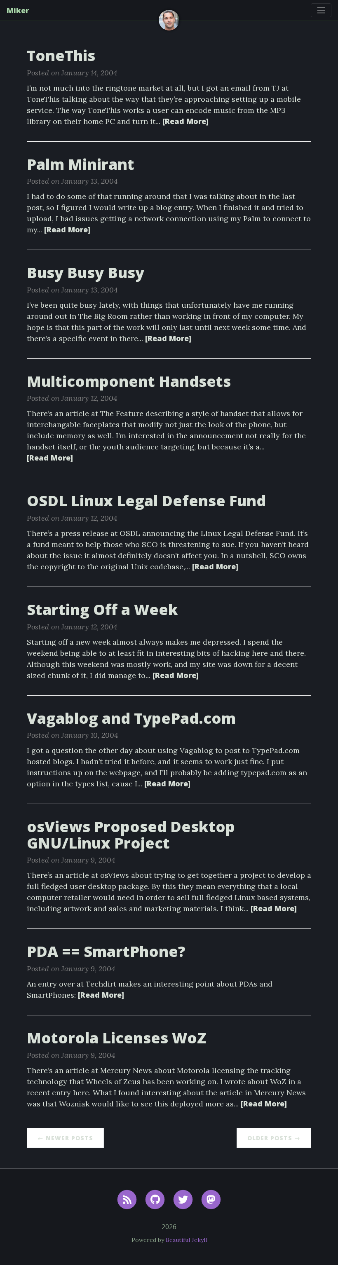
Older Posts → (273, 1138)
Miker (18, 10)
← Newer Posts (65, 1138)
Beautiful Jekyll (186, 1240)
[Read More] (185, 121)
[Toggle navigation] (321, 10)
